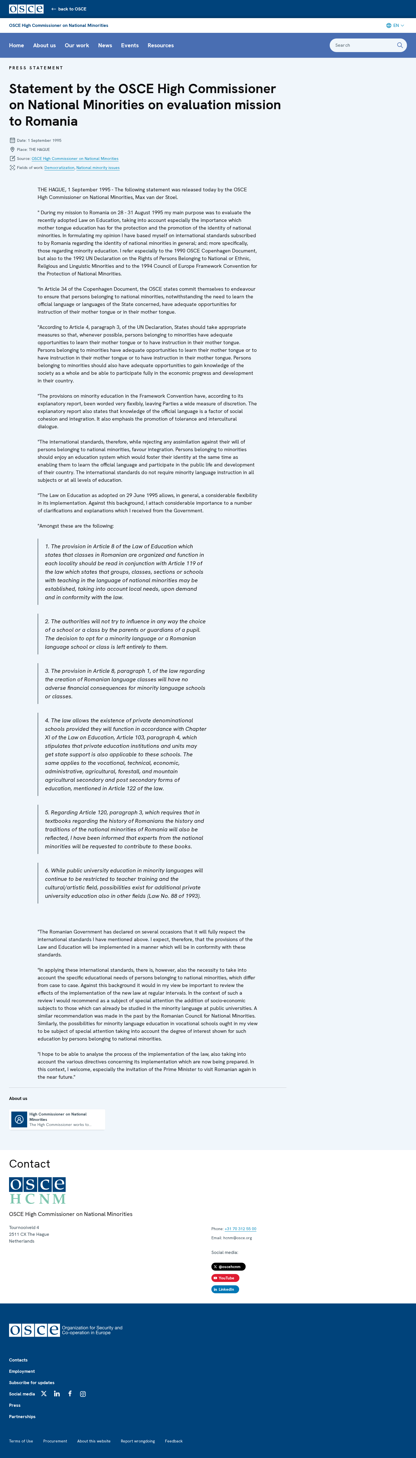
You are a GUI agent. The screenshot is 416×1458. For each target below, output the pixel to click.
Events (130, 45)
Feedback (174, 1441)
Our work (77, 45)
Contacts (18, 1360)
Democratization (59, 167)
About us (44, 45)
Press (15, 1405)
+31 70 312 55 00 (240, 1228)
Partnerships (22, 1417)
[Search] (400, 45)
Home (16, 45)
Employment (22, 1371)
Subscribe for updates (32, 1383)
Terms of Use (21, 1441)
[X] (44, 1393)
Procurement (55, 1441)
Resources (161, 45)
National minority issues (98, 167)
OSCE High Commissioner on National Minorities (58, 25)
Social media (22, 1394)
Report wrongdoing (138, 1441)
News (105, 45)
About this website (94, 1441)
